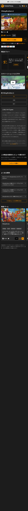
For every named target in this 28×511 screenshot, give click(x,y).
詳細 (14, 100)
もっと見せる (13, 144)
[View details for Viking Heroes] (13, 215)
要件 (14, 104)
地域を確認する (22, 43)
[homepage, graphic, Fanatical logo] (7, 6)
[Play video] (13, 82)
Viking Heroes (6, 223)
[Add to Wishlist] (25, 39)
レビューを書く (14, 163)
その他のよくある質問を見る (14, 201)
